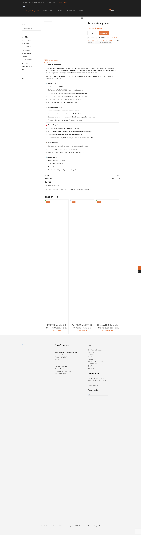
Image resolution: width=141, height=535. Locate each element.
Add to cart (103, 33)
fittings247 (91, 42)
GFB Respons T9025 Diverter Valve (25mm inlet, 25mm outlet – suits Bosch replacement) (107, 328)
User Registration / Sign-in (96, 378)
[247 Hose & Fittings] (31, 10)
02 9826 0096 (62, 2)
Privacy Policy (92, 364)
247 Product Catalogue (95, 350)
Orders (90, 383)
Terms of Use (92, 359)
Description (47, 58)
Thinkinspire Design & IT (93, 526)
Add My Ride (92, 352)
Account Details (93, 385)
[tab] (82, 58)
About (90, 357)
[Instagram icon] (117, 2)
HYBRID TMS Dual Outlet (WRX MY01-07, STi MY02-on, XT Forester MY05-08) (57, 328)
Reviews (47, 62)
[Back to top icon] (133, 531)
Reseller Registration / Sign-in (97, 380)
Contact (90, 354)
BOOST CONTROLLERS (94, 40)
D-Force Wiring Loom (105, 42)
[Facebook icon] (115, 2)
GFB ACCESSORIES (111, 38)
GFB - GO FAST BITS (109, 40)
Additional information (51, 60)
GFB (97, 42)
